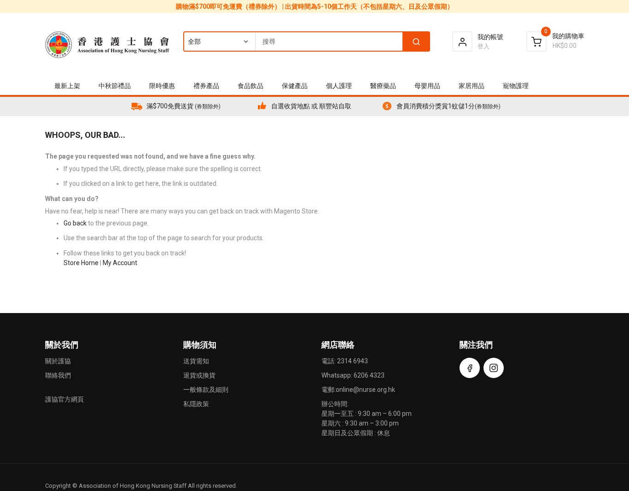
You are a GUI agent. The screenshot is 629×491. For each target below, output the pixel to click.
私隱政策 (196, 404)
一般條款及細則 (205, 389)
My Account (120, 262)
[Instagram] (493, 368)
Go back (75, 223)
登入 (483, 46)
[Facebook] (470, 368)
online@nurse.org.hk (365, 389)
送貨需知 (196, 361)
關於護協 (58, 361)
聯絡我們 (58, 375)
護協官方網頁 (64, 399)
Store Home (81, 262)
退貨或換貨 (199, 375)
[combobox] (306, 41)
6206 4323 (369, 375)
